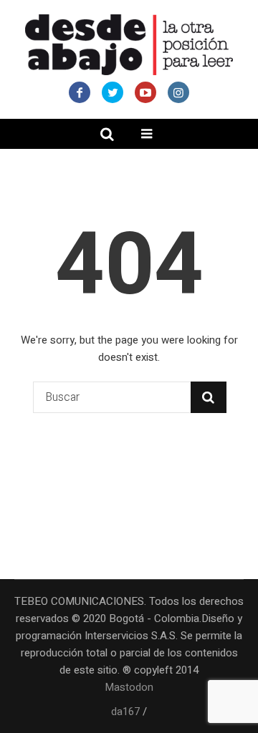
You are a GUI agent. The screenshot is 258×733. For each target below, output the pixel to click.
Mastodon (129, 687)
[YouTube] (145, 92)
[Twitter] (112, 92)
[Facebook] (79, 92)
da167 (125, 711)
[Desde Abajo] (129, 44)
